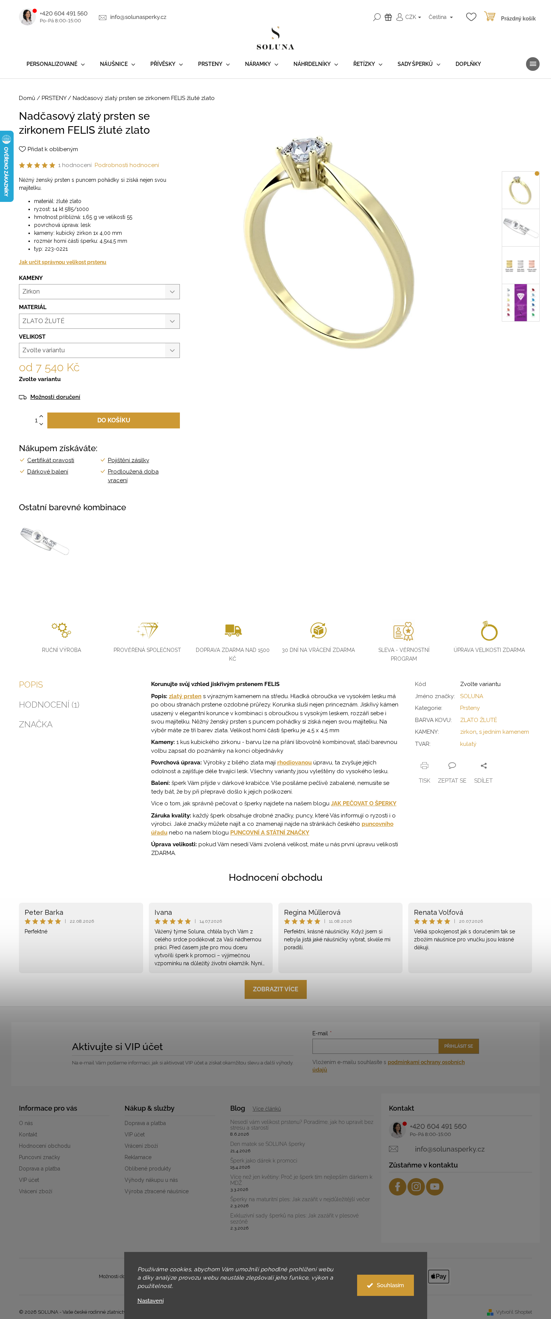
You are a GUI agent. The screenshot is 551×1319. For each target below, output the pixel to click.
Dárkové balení (47, 471)
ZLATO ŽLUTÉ (478, 720)
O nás (26, 1123)
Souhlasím (390, 1285)
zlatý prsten (185, 696)
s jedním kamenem (504, 731)
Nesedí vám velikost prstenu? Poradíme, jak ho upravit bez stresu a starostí (301, 1125)
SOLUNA (471, 696)
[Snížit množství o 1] (41, 424)
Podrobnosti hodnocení (127, 165)
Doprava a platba (39, 1169)
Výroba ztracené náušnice (157, 1191)
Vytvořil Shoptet (514, 1312)
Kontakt (28, 1134)
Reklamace (138, 1157)
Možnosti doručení (55, 397)
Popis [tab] (31, 684)
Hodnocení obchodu (276, 877)
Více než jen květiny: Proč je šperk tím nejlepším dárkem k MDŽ (301, 1180)
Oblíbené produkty (148, 1169)
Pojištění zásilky (128, 460)
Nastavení (150, 1301)
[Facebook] (397, 1187)
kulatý (468, 744)
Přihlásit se (458, 1046)
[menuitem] (55, 64)
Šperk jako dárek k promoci (263, 1161)
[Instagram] (416, 1187)
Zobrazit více (275, 989)
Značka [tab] (36, 724)
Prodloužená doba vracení (133, 476)
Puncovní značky (39, 1157)
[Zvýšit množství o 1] (41, 416)
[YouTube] (434, 1187)
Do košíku (113, 420)
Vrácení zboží (35, 1191)
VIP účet (29, 1180)
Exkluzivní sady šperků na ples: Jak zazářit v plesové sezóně (294, 1218)
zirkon (468, 731)
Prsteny (470, 708)
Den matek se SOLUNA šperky (267, 1144)
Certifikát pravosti (50, 460)
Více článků (267, 1109)
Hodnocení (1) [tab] (49, 704)
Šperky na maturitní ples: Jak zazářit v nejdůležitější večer (300, 1199)
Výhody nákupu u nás (151, 1180)
